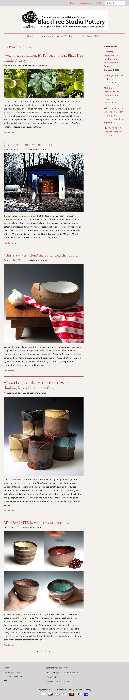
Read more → (10, 132)
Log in (72, 3)
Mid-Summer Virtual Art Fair (58, 36)
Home (31, 36)
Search (6, 680)
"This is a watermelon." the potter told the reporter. (42, 255)
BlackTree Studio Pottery (64, 689)
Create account (85, 3)
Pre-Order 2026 (91, 36)
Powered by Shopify (83, 689)
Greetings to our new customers (28, 144)
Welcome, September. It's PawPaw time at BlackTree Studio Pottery (112, 59)
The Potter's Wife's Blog (14, 676)
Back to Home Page (12, 673)
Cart (100, 3)
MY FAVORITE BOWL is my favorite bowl (37, 522)
